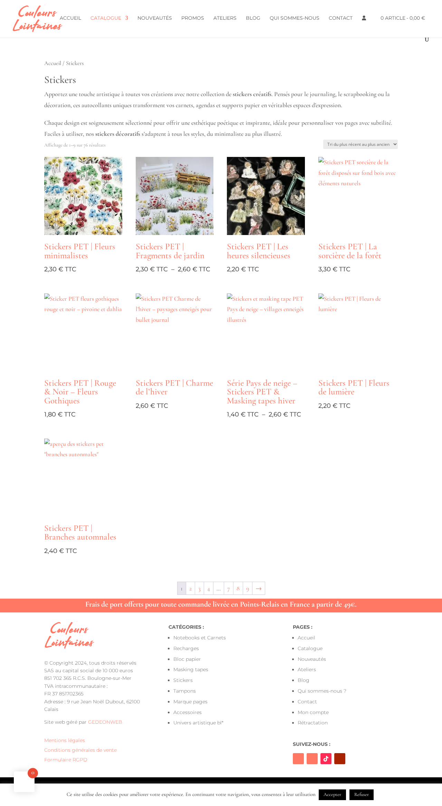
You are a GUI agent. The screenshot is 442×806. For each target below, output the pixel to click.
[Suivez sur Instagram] (312, 758)
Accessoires (187, 712)
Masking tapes (190, 669)
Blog (253, 18)
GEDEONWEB (105, 722)
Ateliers (225, 18)
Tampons (184, 691)
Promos (192, 18)
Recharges (186, 648)
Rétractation (313, 723)
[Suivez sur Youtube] (339, 758)
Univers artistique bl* (198, 723)
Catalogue (105, 18)
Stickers (183, 680)
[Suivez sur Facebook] (298, 758)
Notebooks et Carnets (199, 638)
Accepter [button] (332, 794)
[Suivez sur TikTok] (326, 758)
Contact (341, 18)
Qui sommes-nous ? (322, 691)
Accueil (70, 18)
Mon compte (313, 712)
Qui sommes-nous (294, 18)
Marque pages (190, 702)
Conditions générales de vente (80, 750)
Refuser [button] (361, 794)
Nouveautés (154, 18)
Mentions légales (64, 740)
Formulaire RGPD (65, 760)
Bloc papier (187, 659)
